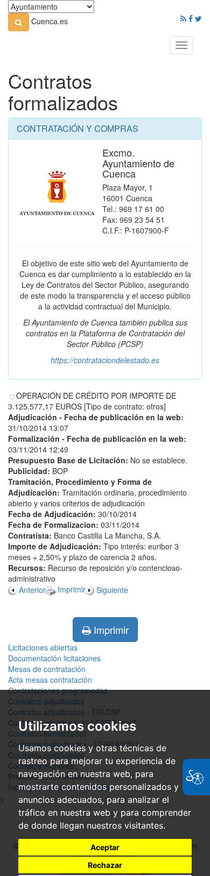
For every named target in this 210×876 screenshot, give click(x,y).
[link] (18, 22)
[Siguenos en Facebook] (190, 18)
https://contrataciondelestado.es (105, 360)
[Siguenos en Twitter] (198, 18)
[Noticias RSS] (183, 18)
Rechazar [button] (105, 865)
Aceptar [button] (105, 847)
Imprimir (110, 630)
